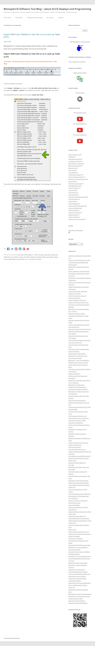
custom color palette (24, 257)
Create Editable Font (81, 124)
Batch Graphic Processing (75, 163)
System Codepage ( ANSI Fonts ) (77, 300)
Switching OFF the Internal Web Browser (79, 583)
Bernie (39, 259)
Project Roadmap (73, 204)
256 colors (41, 255)
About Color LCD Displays (75, 538)
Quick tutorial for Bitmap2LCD (76, 206)
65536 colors (7, 257)
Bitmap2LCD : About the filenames (77, 603)
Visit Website (19, 17)
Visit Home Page (79, 93)
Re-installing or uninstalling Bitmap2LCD (79, 456)
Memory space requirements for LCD (78, 532)
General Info (71, 181)
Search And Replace (73, 351)
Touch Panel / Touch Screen (76, 219)
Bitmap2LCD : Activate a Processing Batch (79, 594)
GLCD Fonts (71, 190)
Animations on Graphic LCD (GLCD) (78, 389)
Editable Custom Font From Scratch (78, 362)
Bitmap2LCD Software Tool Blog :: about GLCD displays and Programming (47, 9)
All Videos (71, 157)
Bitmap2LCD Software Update (76, 314)
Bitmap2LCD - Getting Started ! (81, 42)
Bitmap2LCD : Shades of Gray (76, 385)
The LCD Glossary (73, 498)
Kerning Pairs (72, 201)
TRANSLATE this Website (80, 73)
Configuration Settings (74, 175)
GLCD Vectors (72, 192)
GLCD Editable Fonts (74, 186)
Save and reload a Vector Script (77, 449)
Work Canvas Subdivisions (75, 423)
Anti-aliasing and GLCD (74, 161)
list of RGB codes (11, 259)
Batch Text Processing (74, 166)
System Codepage (73, 217)
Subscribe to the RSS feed (75, 230)
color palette (14, 257)
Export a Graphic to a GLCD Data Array (79, 271)
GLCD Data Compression (75, 183)
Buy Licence (50, 17)
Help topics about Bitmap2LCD (76, 197)
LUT (26, 259)
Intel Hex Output (73, 199)
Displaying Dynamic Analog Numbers (78, 483)
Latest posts (7, 17)
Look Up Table (20, 259)
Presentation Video (81, 113)
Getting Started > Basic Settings (77, 354)
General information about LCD (77, 516)
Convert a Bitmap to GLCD (75, 177)
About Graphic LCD (73, 155)
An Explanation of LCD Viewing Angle (78, 496)
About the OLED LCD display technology (79, 545)
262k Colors (48, 255)
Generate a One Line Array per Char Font (79, 329)
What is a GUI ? (72, 529)
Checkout (61, 17)
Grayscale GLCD (72, 195)
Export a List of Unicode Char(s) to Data (79, 260)
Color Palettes (28, 255)
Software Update (73, 215)
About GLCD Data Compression (77, 400)
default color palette (36, 257)
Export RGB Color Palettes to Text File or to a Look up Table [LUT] (32, 35)
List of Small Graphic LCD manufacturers (79, 494)
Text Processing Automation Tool (77, 416)
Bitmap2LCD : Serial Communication (78, 480)
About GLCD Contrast (74, 503)
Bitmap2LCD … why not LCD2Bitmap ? (78, 360)
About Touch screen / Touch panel (77, 500)
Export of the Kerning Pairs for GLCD (78, 302)
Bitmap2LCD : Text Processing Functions (79, 556)
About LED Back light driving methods (78, 518)
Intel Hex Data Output (74, 447)
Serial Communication (74, 212)
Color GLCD (20, 255)
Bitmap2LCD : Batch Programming (77, 563)
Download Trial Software (35, 17)
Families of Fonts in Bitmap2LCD (77, 387)
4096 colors (55, 255)
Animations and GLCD (74, 159)
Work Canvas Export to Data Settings (78, 349)
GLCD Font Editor (73, 188)
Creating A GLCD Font (74, 374)
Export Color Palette (47, 257)
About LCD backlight (74, 505)
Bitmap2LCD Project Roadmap (76, 601)
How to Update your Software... (77, 62)
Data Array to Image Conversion (77, 179)
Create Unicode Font (81, 135)
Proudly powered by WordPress (12, 638)
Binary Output (72, 168)
